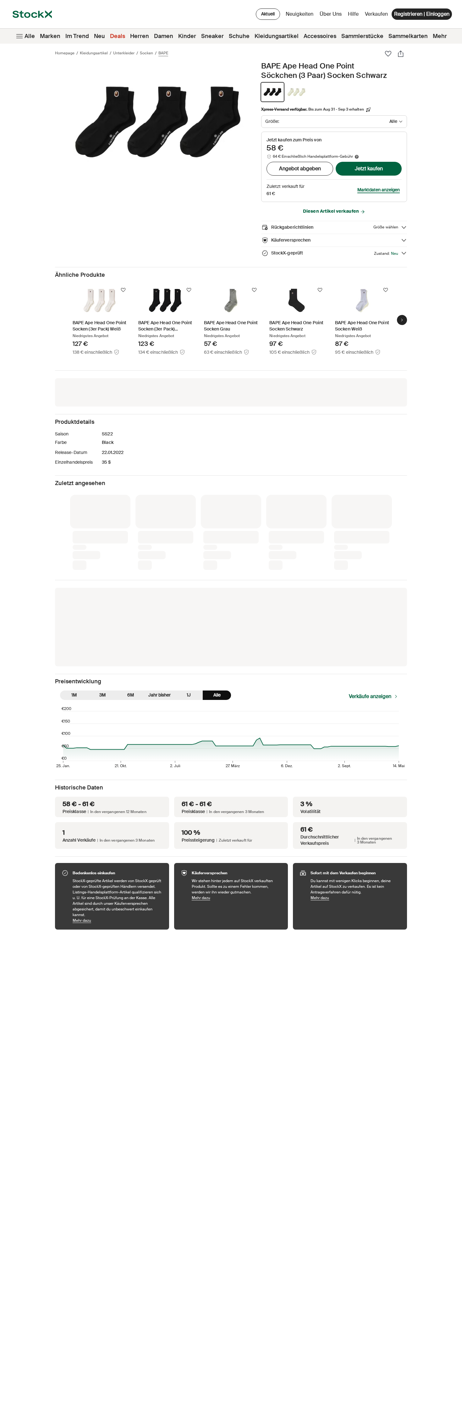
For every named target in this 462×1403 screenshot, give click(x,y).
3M (102, 695)
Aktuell (268, 14)
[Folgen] (123, 290)
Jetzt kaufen (369, 168)
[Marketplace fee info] (356, 156)
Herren (139, 36)
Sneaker (212, 36)
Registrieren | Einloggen (421, 14)
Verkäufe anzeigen (370, 696)
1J (189, 695)
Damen (163, 36)
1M (74, 695)
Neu (99, 36)
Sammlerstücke (362, 36)
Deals (117, 36)
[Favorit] (388, 53)
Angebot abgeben (300, 168)
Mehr (440, 36)
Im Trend (77, 36)
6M (130, 695)
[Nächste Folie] (402, 320)
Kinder (187, 36)
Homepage (64, 53)
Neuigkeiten (299, 14)
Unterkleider (124, 53)
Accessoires (320, 36)
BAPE (163, 53)
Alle (30, 36)
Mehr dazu (118, 920)
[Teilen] (400, 53)
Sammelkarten (408, 36)
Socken (146, 53)
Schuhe (239, 36)
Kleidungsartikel (277, 36)
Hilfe (353, 14)
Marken (50, 36)
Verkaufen (376, 14)
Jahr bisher (159, 695)
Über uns (331, 15)
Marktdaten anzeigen (378, 190)
